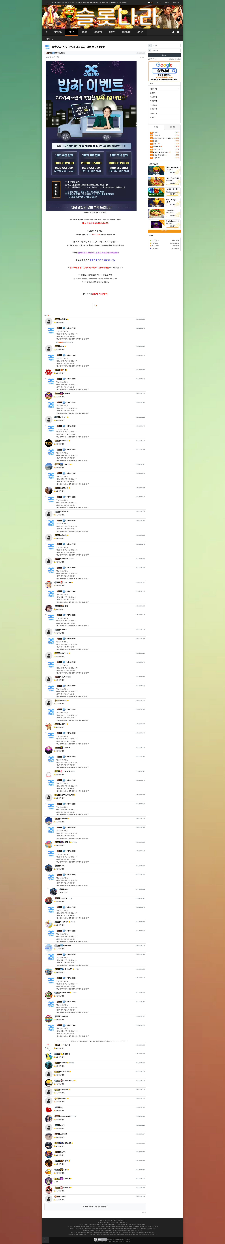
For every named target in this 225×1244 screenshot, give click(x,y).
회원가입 (167, 2)
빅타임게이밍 (170, 212)
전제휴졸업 (63, 1098)
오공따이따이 (64, 1016)
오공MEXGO (64, 818)
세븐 (64, 370)
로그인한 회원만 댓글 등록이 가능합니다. (95, 1207)
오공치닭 (66, 606)
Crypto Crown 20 (172, 221)
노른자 (65, 1170)
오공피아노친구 (68, 969)
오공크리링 (63, 535)
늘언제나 (63, 1152)
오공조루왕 (63, 629)
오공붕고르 (66, 464)
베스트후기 (153, 97)
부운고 (168, 191)
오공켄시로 (66, 1179)
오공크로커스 (64, 488)
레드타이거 (169, 170)
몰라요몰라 (66, 393)
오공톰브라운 (67, 1143)
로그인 (159, 2)
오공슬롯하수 (64, 653)
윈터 (61, 1107)
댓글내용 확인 (60, 322)
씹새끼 (62, 346)
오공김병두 (63, 1063)
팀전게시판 (153, 109)
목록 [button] (142, 57)
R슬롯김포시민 (64, 1071)
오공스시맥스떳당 (68, 1080)
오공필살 (63, 1196)
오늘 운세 (155, 132)
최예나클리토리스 (65, 1116)
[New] (156, 170)
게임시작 (172, 172)
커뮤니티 (72, 32)
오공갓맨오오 (64, 440)
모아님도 (63, 677)
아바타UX (169, 223)
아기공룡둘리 (64, 922)
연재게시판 (153, 113)
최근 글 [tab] (156, 127)
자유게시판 (49, 39)
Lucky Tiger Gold (172, 178)
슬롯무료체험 (126, 32)
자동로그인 (153, 59)
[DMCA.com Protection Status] (100, 1239)
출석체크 (152, 117)
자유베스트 (153, 105)
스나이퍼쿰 (63, 1134)
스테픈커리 (63, 700)
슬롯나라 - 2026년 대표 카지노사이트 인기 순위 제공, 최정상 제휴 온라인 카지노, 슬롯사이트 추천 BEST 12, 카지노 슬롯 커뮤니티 (89, 2)
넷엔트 (168, 202)
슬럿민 (62, 1125)
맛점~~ (154, 144)
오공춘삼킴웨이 (65, 993)
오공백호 (66, 1161)
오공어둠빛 (63, 319)
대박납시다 (66, 1045)
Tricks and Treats (172, 167)
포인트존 (84, 32)
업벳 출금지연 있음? (158, 155)
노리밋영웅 (63, 898)
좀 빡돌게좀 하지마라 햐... (159, 152)
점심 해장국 (155, 149)
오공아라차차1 (64, 511)
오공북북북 (66, 1187)
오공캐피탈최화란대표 (67, 795)
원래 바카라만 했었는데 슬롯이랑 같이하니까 (162, 138)
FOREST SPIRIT (172, 189)
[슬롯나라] (112, 16)
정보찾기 (176, 2)
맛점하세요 (155, 135)
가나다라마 (63, 417)
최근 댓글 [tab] (172, 127)
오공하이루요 (64, 1089)
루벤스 (62, 866)
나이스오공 (66, 747)
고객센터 (140, 32)
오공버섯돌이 (67, 582)
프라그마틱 (98, 32)
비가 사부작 (155, 158)
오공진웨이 (66, 1054)
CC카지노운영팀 (60, 53)
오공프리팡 (66, 771)
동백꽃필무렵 (64, 559)
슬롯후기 (152, 93)
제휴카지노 (58, 32)
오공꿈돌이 (66, 842)
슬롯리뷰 (112, 32)
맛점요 (154, 141)
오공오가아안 (67, 945)
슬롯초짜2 (63, 724)
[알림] (173, 32)
